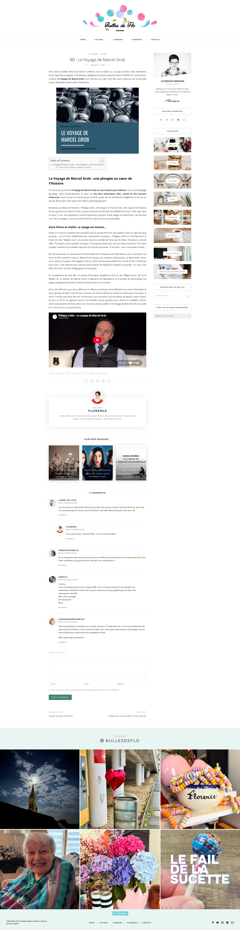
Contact (155, 40)
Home (83, 40)
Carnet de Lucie (67, 500)
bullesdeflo (123, 740)
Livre (103, 54)
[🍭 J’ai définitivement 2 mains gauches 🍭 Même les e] (200, 869)
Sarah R (62, 577)
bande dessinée (57, 373)
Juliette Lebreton (40, 921)
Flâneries (137, 40)
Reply (64, 515)
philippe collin (79, 373)
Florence (97, 411)
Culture (98, 40)
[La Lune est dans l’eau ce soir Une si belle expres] (40, 789)
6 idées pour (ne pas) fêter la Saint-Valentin (127, 716)
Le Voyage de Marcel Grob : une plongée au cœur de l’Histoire (78, 164)
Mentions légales (12, 923)
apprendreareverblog (71, 619)
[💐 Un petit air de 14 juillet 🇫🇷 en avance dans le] (120, 869)
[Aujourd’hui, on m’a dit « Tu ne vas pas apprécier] (40, 869)
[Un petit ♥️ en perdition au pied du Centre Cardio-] (120, 789)
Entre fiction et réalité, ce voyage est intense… (75, 167)
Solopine (29, 921)
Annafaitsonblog (68, 550)
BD (68, 373)
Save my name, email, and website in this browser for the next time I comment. (85, 690)
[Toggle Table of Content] (101, 161)
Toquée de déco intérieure (61, 716)
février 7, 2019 (97, 65)
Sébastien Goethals (98, 373)
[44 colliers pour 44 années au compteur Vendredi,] (200, 789)
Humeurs (118, 40)
